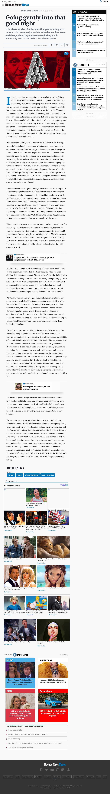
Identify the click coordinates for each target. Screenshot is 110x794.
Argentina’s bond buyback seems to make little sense (27, 734)
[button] (66, 53)
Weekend (90, 777)
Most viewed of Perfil (89, 65)
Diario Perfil (7, 777)
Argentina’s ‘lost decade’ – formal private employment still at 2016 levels (34, 258)
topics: (10, 472)
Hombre (57, 777)
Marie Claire (27, 777)
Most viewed (80, 12)
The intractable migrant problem (20, 747)
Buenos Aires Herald (32, 475)
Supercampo (78, 777)
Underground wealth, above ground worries (36, 387)
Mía (55, 780)
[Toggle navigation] (3, 5)
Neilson (19, 475)
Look (99, 777)
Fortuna (47, 777)
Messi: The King (14, 739)
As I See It (11, 475)
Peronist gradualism (15, 730)
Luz (105, 777)
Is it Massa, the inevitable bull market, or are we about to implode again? (35, 743)
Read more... (21, 255)
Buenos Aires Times (47, 475)
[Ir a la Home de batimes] (55, 764)
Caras (18, 777)
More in (8, 654)
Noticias (38, 777)
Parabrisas (67, 777)
